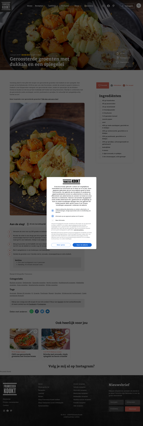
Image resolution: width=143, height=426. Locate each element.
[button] (71, 220)
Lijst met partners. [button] (79, 230)
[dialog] (71, 213)
